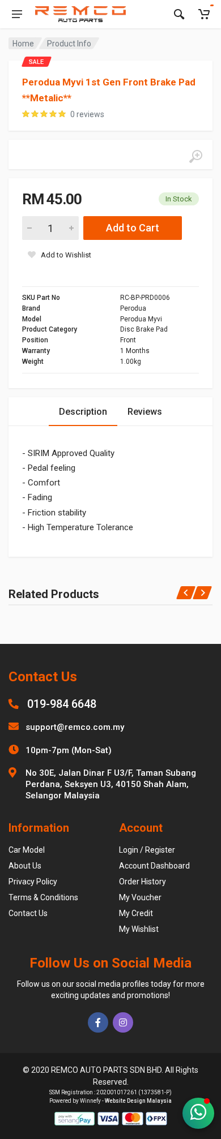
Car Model (26, 849)
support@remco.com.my (75, 727)
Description (83, 411)
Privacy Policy (32, 881)
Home (23, 43)
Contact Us (28, 913)
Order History (142, 881)
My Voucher (140, 897)
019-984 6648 (61, 704)
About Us (24, 865)
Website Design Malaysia (138, 1101)
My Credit (136, 913)
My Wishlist (139, 929)
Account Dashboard (154, 865)
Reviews (145, 411)
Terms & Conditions (43, 897)
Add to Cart (132, 228)
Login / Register (147, 849)
